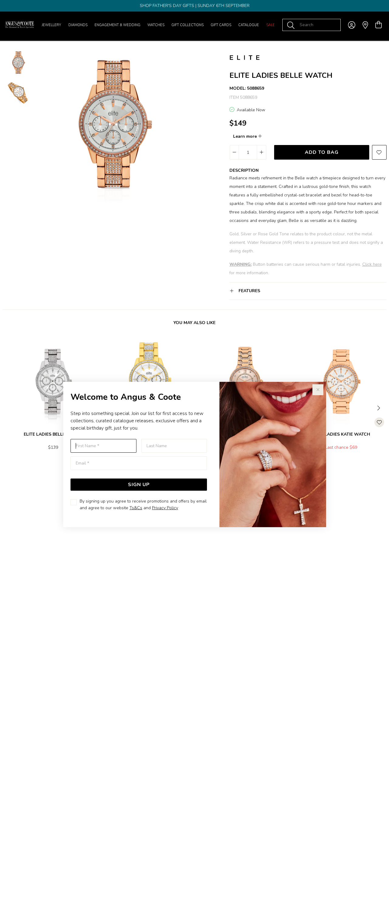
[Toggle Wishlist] (379, 422)
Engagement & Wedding (117, 25)
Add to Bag (322, 152)
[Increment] (261, 152)
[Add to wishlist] (379, 152)
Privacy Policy (165, 508)
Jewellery (51, 25)
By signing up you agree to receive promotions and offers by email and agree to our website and (143, 504)
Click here (372, 264)
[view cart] (378, 25)
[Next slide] (379, 407)
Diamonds (78, 25)
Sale (270, 25)
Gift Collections (187, 25)
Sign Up (139, 484)
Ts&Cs (135, 508)
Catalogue (248, 25)
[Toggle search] (292, 25)
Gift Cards (221, 25)
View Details (29, 467)
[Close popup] (317, 389)
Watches (155, 25)
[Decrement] (234, 152)
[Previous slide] (10, 407)
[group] (194, 6)
